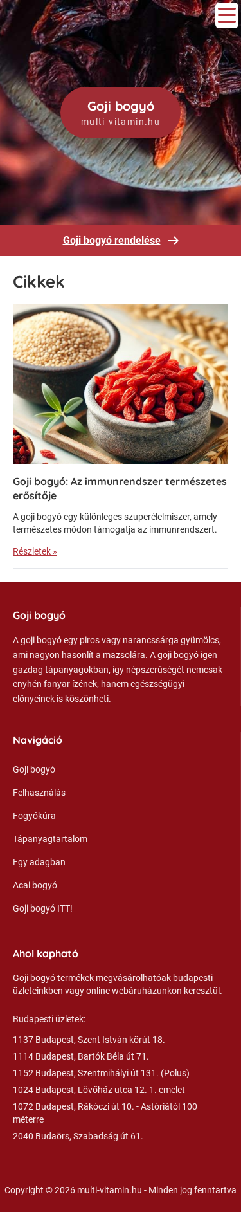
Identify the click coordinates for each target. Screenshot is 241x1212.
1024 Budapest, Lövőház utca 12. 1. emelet (99, 1090)
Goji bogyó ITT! (43, 908)
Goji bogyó (34, 769)
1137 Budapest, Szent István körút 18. (89, 1039)
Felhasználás (39, 792)
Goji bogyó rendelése (112, 240)
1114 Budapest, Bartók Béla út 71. (81, 1056)
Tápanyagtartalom (50, 839)
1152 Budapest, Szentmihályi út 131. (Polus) (101, 1073)
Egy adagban (39, 862)
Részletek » (35, 551)
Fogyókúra (34, 816)
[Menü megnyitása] (226, 15)
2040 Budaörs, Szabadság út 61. (78, 1136)
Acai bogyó (35, 885)
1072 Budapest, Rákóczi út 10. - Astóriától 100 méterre (105, 1113)
